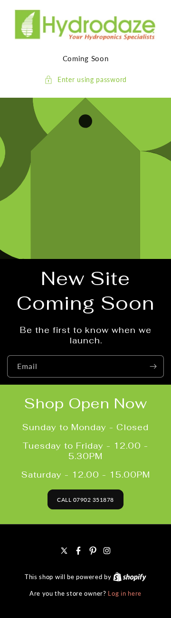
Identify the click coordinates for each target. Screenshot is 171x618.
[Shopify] (129, 577)
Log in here (125, 593)
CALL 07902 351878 (85, 499)
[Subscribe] (152, 366)
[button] (85, 79)
